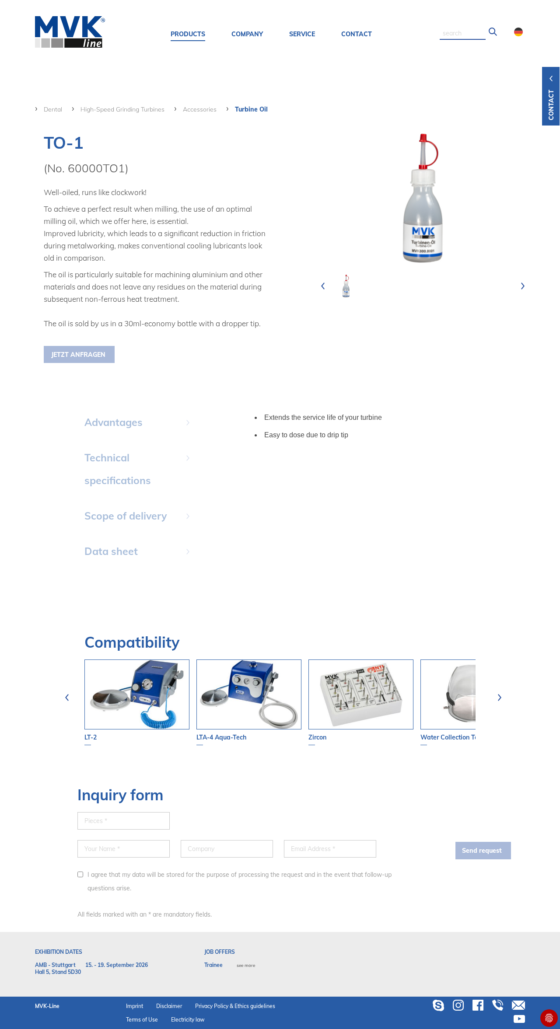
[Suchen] (493, 32)
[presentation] (322, 286)
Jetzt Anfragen (78, 355)
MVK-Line (47, 1006)
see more (246, 965)
